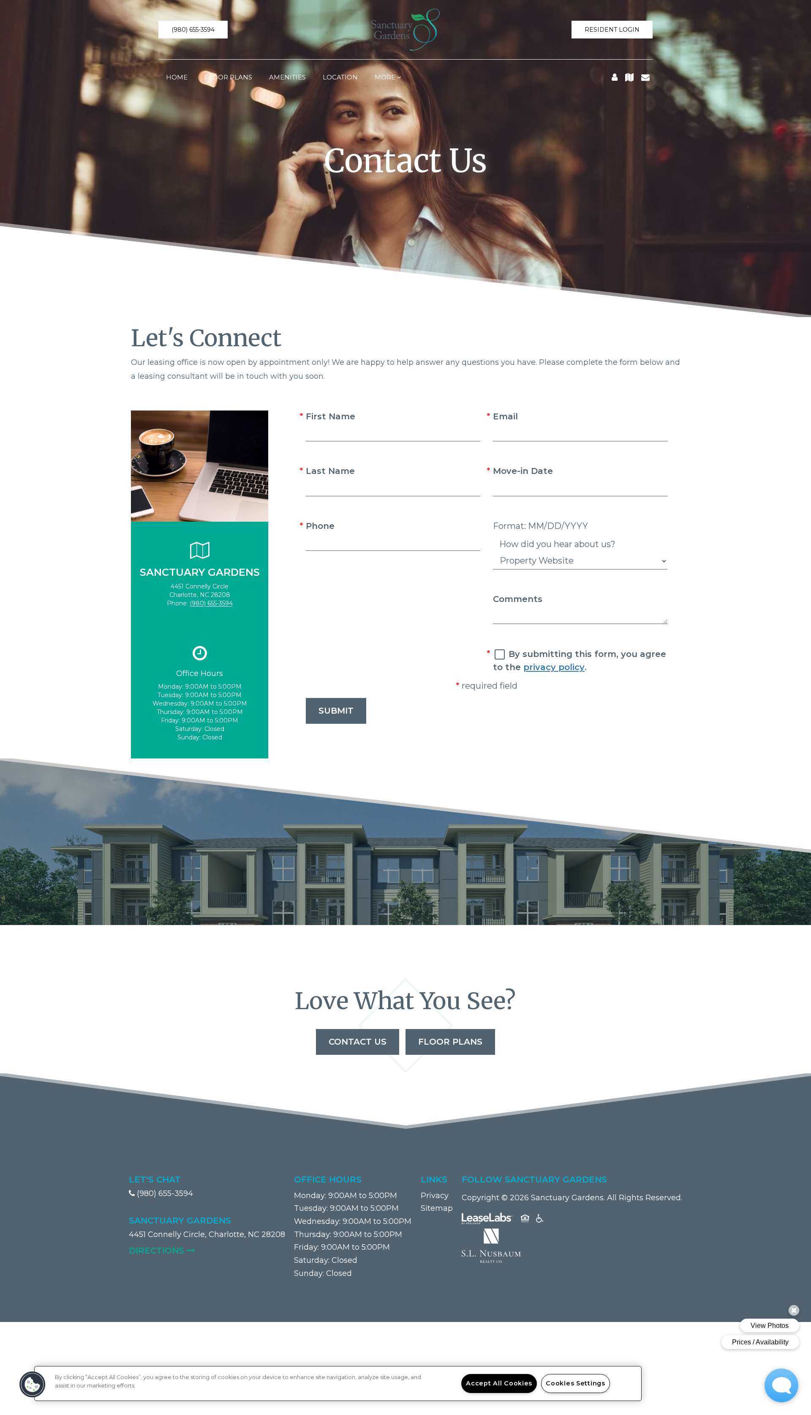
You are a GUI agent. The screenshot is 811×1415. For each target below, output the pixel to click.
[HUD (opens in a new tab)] (525, 1220)
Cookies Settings (575, 1383)
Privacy (435, 1195)
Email (505, 416)
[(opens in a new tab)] (491, 1245)
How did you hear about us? (557, 544)
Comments (517, 599)
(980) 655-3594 (211, 603)
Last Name (330, 471)
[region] (338, 1383)
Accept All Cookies (499, 1383)
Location (340, 77)
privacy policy (554, 667)
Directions (207, 1250)
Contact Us (357, 1042)
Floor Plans (228, 77)
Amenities (287, 77)
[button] (193, 29)
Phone (320, 526)
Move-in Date (523, 471)
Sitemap (437, 1208)
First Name (330, 416)
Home (177, 77)
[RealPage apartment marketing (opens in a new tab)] (487, 1220)
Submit (336, 711)
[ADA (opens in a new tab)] (540, 1220)
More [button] (386, 77)
